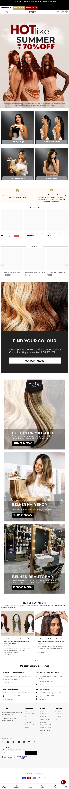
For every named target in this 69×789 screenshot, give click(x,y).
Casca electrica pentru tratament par (34, 272)
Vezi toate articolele (8, 607)
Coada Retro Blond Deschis (57, 272)
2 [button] (35, 660)
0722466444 (9, 683)
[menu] (2, 12)
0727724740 (42, 699)
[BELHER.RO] (17, 127)
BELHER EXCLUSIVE (19, 8)
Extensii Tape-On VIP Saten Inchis (34, 233)
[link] (17, 195)
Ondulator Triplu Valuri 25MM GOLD (57, 233)
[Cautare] (7, 12)
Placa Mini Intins (11, 233)
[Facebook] (30, 4)
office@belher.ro (7, 721)
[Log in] (58, 12)
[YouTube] (36, 4)
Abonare (31, 753)
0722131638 (42, 684)
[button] (2, 263)
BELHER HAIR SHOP (6, 8)
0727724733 (9, 699)
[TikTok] (38, 4)
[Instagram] (33, 4)
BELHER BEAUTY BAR (31, 8)
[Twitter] (35, 742)
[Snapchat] (24, 742)
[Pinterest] (13, 742)
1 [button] (33, 660)
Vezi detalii (7, 655)
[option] (12, 223)
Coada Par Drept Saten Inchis (12, 272)
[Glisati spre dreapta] (65, 195)
